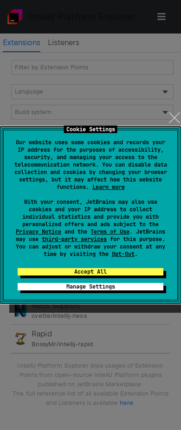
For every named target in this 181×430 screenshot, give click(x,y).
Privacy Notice (38, 231)
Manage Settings (90, 286)
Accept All (90, 271)
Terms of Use (109, 231)
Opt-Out (123, 254)
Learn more (108, 187)
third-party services (74, 239)
